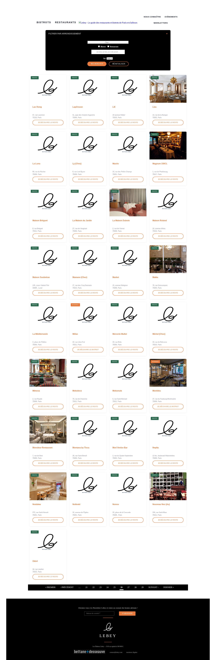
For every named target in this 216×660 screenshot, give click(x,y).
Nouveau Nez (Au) (161, 504)
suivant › (153, 587)
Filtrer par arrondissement (64, 34)
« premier (50, 587)
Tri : (105, 58)
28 (135, 587)
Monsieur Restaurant (42, 448)
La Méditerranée (40, 334)
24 (107, 587)
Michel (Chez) (158, 334)
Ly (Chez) (76, 164)
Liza (154, 107)
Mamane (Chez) (79, 277)
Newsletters (161, 23)
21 (87, 587)
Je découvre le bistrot (88, 349)
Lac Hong (37, 107)
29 (143, 587)
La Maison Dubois (121, 220)
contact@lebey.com (116, 652)
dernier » (168, 587)
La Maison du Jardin (82, 220)
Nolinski (76, 504)
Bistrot (103, 47)
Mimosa (36, 391)
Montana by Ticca (80, 448)
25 (115, 587)
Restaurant (114, 47)
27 (129, 587)
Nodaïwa (36, 504)
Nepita (155, 448)
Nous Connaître (152, 17)
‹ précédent (67, 587)
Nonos (115, 504)
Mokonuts (117, 391)
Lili (113, 107)
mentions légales (131, 652)
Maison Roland (159, 220)
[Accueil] (108, 22)
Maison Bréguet (40, 220)
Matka (155, 277)
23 (101, 587)
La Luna (36, 164)
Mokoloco (77, 391)
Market (115, 277)
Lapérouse (77, 107)
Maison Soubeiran (41, 277)
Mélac (75, 334)
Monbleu (156, 391)
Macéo (115, 164)
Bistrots (44, 22)
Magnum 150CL (159, 164)
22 (93, 587)
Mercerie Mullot (119, 334)
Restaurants (65, 22)
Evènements (171, 17)
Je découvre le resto (48, 122)
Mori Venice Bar (119, 448)
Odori (35, 561)
